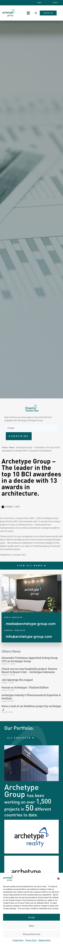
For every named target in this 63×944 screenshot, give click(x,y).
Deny (31, 925)
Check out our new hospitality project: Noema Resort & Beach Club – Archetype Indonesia (29, 670)
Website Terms (44, 940)
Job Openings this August (17, 679)
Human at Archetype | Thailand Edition (25, 687)
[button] (58, 878)
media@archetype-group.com (31, 623)
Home (4, 447)
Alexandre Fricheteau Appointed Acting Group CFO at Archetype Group (30, 659)
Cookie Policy (18, 940)
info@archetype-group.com (29, 636)
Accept (31, 917)
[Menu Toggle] (28, 13)
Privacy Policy (31, 940)
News (11, 447)
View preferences (31, 934)
